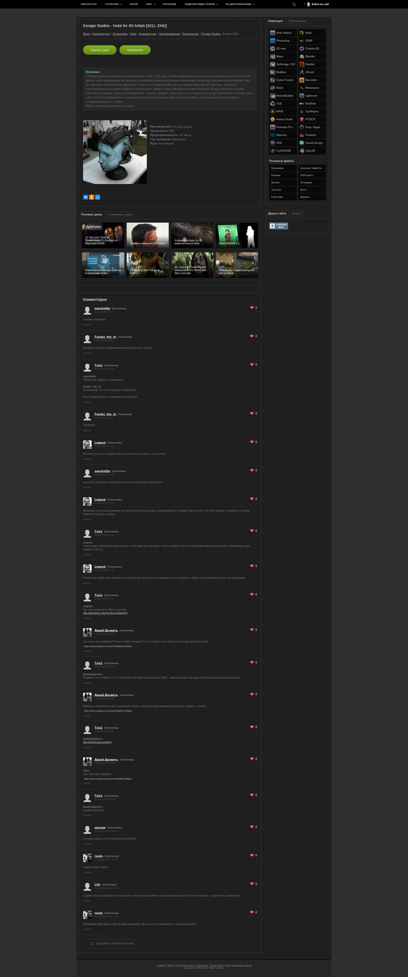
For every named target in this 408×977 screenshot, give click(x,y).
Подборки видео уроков (200, 4)
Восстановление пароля (238, 965)
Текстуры (276, 189)
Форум (134, 4)
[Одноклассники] (91, 197)
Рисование (169, 4)
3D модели (306, 182)
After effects (284, 32)
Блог (149, 4)
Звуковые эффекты (311, 168)
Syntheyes (312, 111)
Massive (281, 135)
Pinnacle (310, 135)
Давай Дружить (106, 630)
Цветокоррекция (169, 33)
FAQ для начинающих (238, 4)
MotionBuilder (284, 95)
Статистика (112, 4)
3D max (281, 48)
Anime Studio (284, 119)
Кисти (303, 189)
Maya (86, 33)
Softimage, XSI (285, 64)
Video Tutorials (216, 968)
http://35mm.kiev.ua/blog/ (97, 742)
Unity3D (310, 150)
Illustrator (311, 80)
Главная (161, 965)
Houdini (309, 64)
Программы (277, 168)
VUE (279, 103)
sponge (100, 827)
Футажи (275, 182)
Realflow (310, 103)
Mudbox (281, 72)
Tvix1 (98, 365)
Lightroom (311, 95)
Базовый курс (101, 33)
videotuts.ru (89, 4)
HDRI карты (306, 175)
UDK (279, 142)
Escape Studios (211, 33)
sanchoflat (102, 308)
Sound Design (314, 142)
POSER (310, 119)
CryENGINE (283, 150)
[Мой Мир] (97, 197)
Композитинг (191, 33)
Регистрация (217, 965)
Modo (279, 87)
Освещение (120, 33)
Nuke (133, 33)
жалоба (87, 324)
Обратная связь (185, 965)
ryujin (99, 856)
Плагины (275, 175)
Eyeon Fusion (284, 80)
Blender (310, 56)
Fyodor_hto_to (105, 336)
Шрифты (305, 197)
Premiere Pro (284, 127)
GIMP (309, 40)
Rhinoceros (312, 87)
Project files (277, 197)
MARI (279, 111)
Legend (100, 442)
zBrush (309, 72)
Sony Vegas (312, 127)
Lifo (97, 884)
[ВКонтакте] (85, 197)
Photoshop (282, 40)
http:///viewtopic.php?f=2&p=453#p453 (105, 613)
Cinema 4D (312, 48)
